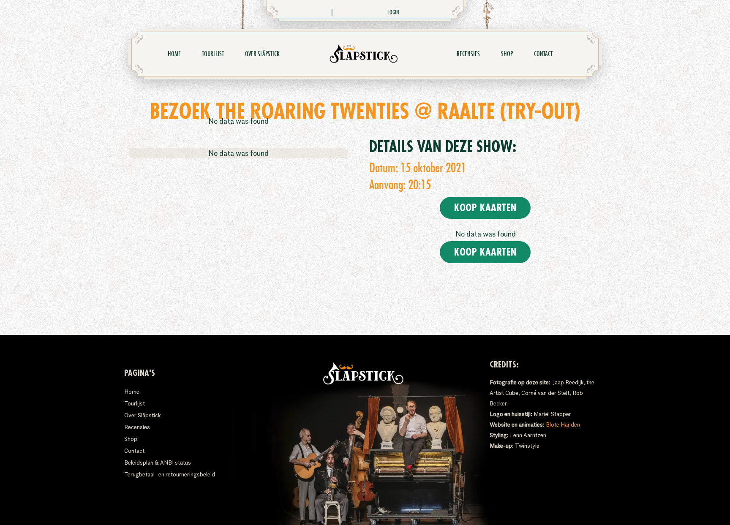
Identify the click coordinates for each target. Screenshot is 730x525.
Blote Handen (563, 424)
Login (393, 12)
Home (174, 54)
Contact (543, 54)
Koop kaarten (485, 208)
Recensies (468, 54)
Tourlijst (213, 54)
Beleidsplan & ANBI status (157, 462)
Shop (507, 54)
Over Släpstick (262, 54)
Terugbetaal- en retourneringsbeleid (169, 474)
